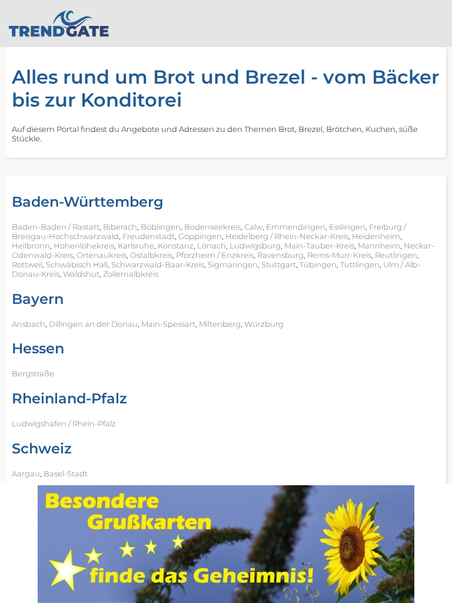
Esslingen (347, 226)
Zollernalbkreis (130, 274)
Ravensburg (280, 255)
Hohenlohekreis (84, 245)
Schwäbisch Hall (77, 264)
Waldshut (81, 274)
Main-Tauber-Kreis (319, 245)
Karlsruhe (136, 245)
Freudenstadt (148, 236)
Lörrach (211, 245)
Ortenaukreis (102, 255)
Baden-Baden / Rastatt (55, 226)
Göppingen (200, 236)
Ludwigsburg (255, 245)
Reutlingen (396, 255)
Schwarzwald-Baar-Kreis (157, 264)
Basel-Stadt (66, 473)
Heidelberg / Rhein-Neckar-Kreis (286, 236)
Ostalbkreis (151, 255)
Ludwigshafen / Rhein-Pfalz (64, 423)
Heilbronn (31, 245)
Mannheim (379, 245)
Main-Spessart (168, 324)
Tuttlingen (360, 264)
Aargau (26, 473)
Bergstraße (33, 373)
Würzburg (264, 324)
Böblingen (161, 226)
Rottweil (27, 264)
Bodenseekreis (212, 226)
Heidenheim (376, 236)
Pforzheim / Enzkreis (215, 255)
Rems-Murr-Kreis (339, 255)
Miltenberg (220, 324)
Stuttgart (278, 264)
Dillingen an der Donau (93, 324)
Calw (253, 226)
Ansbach (28, 324)
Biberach (120, 226)
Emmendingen (295, 226)
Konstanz (176, 245)
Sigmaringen (233, 264)
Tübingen (318, 264)
